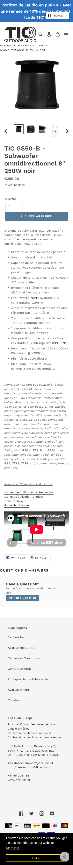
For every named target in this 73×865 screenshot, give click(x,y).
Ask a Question (24, 597)
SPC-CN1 (59, 343)
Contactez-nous (20, 669)
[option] (19, 129)
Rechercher (16, 637)
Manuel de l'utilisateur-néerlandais (29, 492)
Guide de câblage (16, 505)
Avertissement (18, 690)
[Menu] (66, 34)
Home (4, 45)
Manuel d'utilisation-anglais (23, 496)
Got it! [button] (36, 858)
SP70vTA (32, 298)
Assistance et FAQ (21, 648)
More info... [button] (13, 848)
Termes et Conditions (24, 658)
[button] (57, 15)
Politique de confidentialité (28, 679)
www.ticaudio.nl (19, 780)
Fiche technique (15, 501)
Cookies (13, 700)
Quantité (11, 198)
